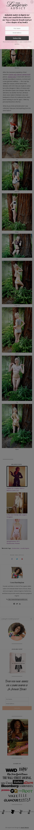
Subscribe (17, 38)
